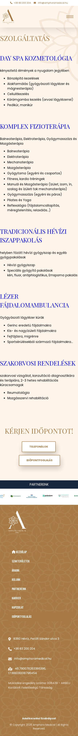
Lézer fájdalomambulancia (34, 300)
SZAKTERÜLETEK (21, 561)
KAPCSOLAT (18, 607)
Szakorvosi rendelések (37, 363)
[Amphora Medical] (8, 17)
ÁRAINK (15, 571)
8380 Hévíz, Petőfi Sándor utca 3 (36, 639)
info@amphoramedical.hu (53, 2)
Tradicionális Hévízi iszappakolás (33, 235)
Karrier (16, 598)
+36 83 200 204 (22, 2)
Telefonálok (38, 446)
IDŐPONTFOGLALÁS (21, 617)
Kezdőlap (21, 552)
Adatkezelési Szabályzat (39, 718)
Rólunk (16, 580)
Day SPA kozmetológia (36, 58)
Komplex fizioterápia (35, 126)
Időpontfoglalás (39, 460)
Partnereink (39, 484)
